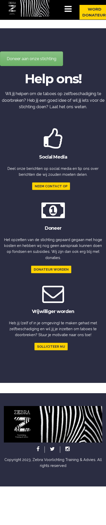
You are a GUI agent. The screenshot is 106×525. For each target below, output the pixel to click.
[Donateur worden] (53, 216)
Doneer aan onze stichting (31, 58)
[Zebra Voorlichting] (26, 8)
